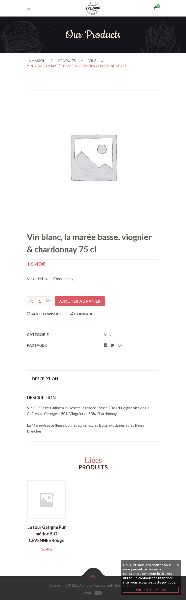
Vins (92, 60)
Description (45, 378)
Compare (83, 313)
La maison (36, 60)
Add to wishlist (48, 313)
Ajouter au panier (80, 301)
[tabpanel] (46, 516)
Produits (67, 60)
